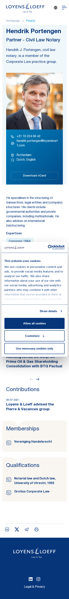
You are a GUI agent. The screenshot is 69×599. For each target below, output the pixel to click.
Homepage (13, 21)
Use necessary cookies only (34, 348)
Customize (32, 335)
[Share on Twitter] (16, 529)
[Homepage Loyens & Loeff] (25, 7)
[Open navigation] (64, 7)
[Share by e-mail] (26, 529)
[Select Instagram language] (38, 579)
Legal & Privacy (34, 587)
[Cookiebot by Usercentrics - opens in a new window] (49, 247)
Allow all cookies (34, 323)
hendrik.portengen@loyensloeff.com (37, 143)
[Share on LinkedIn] (7, 529)
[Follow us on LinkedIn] (31, 579)
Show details (48, 311)
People (30, 21)
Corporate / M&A (20, 241)
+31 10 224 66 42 (28, 136)
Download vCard (34, 175)
